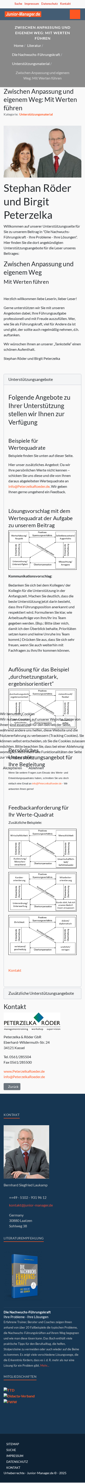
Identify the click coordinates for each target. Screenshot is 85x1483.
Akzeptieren (12, 768)
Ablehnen (36, 768)
